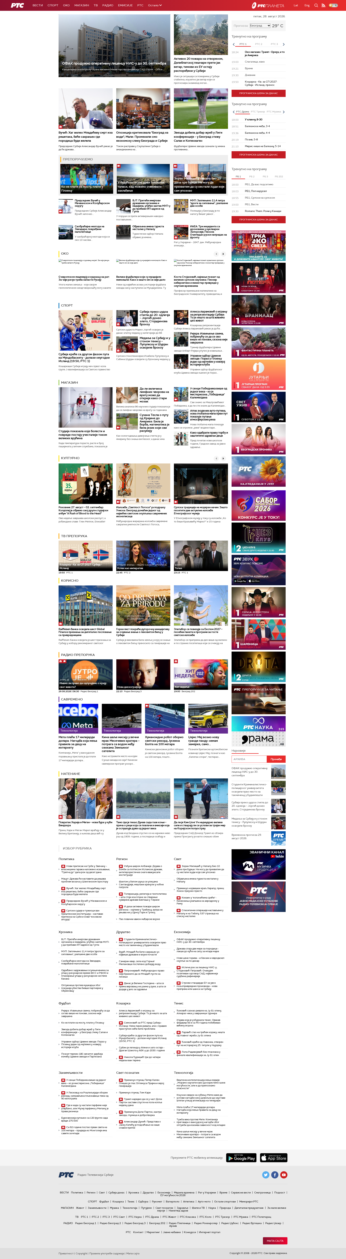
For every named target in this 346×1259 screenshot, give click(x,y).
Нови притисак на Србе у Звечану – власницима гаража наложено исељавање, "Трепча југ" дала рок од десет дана (85, 869)
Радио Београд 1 (85, 1223)
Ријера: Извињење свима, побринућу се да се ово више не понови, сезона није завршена (209, 338)
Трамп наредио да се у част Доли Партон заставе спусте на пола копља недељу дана (140, 1102)
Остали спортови (225, 1201)
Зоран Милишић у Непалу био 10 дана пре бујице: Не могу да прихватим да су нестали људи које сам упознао (200, 869)
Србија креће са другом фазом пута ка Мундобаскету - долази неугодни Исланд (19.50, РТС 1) (84, 357)
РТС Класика (188, 1216)
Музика (114, 1207)
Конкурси (190, 1232)
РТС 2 (95, 1216)
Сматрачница (262, 1192)
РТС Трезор (222, 1216)
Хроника (65, 932)
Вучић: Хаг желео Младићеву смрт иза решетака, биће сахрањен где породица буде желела (86, 137)
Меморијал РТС (248, 1201)
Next (283, 44)
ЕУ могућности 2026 (173, 1195)
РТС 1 (84, 1216)
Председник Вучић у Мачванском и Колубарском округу (92, 203)
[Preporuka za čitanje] (259, 699)
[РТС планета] (268, 5)
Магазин (81, 5)
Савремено (72, 699)
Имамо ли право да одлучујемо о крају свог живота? (82, 684)
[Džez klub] (259, 538)
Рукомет (157, 1201)
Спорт (53, 5)
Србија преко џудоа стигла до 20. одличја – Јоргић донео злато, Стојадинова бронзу (155, 318)
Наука (212, 1207)
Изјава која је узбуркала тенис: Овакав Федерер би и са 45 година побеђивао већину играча (198, 1022)
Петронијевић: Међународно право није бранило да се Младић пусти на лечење (141, 973)
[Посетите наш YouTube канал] (283, 1174)
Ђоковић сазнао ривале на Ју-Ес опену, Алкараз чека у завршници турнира (199, 1012)
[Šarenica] (259, 634)
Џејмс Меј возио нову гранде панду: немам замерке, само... (203, 740)
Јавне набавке (172, 1232)
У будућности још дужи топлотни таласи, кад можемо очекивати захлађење (141, 186)
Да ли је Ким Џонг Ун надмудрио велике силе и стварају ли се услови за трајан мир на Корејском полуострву (199, 825)
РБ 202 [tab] (279, 176)
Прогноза (241, 26)
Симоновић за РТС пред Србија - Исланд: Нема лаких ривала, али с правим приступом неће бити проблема (143, 1025)
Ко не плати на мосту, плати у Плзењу (82, 1022)
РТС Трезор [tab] (258, 111)
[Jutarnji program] (259, 374)
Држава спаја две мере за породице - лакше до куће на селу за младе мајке (198, 950)
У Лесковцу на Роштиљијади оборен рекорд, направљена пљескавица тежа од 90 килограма (84, 1095)
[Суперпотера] (259, 278)
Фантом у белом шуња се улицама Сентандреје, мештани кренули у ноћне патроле (141, 884)
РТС (140, 5)
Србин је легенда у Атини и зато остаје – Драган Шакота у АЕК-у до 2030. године (142, 1049)
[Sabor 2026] (259, 505)
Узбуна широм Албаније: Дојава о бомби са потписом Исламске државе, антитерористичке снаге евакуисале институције (141, 870)
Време (223, 1192)
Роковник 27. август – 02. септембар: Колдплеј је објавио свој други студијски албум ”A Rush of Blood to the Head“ (83, 510)
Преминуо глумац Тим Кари (135, 1092)
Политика (66, 859)
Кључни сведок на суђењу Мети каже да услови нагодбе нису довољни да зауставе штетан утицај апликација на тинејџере (201, 1097)
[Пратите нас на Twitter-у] (265, 1174)
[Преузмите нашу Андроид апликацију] (241, 1157)
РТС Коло (205, 1216)
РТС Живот (169, 1216)
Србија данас (116, 1192)
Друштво (123, 932)
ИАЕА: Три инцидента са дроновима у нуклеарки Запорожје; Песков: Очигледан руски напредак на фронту (208, 232)
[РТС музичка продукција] (259, 864)
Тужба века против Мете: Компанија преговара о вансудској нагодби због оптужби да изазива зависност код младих (201, 1122)
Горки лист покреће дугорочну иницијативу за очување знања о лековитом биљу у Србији (142, 632)
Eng (307, 5)
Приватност (66, 1253)
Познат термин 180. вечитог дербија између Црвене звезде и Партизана (82, 1055)
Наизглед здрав (178, 1210)
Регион (122, 859)
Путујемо (146, 1207)
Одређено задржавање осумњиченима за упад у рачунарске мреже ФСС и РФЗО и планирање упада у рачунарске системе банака (85, 974)
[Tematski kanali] (259, 731)
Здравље (182, 1207)
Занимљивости (71, 1073)
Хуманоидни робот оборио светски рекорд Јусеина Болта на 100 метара (164, 740)
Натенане (70, 774)
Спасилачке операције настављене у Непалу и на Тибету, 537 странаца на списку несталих (200, 913)
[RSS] (323, 5)
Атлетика (188, 1201)
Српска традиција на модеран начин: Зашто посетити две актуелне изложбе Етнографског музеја (201, 510)
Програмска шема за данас (258, 93)
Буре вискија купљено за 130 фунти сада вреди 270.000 (84, 1119)
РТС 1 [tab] (243, 44)
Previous (233, 44)
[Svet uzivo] (259, 407)
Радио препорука (78, 655)
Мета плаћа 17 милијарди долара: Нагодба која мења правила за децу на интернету (78, 742)
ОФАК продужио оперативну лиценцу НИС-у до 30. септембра (114, 63)
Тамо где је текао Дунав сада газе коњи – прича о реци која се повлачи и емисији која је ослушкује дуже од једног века (143, 825)
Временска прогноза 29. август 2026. (247, 836)
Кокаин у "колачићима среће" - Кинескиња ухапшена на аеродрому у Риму (198, 900)
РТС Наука (135, 1216)
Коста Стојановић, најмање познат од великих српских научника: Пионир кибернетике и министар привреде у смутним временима (197, 281)
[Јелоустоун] (259, 602)
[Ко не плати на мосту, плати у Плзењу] (86, 179)
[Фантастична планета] (259, 342)
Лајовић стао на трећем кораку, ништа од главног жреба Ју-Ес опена (201, 1034)
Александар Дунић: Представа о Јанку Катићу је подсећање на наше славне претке (140, 1124)
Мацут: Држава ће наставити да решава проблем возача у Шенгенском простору (84, 880)
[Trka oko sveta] (259, 245)
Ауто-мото (204, 1201)
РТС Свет (119, 1216)
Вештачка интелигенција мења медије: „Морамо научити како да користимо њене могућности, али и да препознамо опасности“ (201, 1084)
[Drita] (259, 667)
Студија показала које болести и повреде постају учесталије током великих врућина (83, 434)
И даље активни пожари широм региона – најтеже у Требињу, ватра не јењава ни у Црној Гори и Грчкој (141, 909)
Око (64, 253)
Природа (225, 1207)
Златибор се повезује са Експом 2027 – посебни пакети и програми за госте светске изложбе (198, 632)
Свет (177, 859)
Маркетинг (153, 1232)
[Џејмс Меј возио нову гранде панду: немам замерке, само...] (208, 719)
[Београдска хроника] (259, 439)
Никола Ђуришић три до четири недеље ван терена (140, 1059)
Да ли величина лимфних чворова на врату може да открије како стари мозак (154, 395)
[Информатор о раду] (259, 896)
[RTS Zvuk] (259, 570)
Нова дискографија (129, 687)
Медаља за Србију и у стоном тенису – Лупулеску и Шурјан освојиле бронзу (155, 342)
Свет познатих (127, 1073)
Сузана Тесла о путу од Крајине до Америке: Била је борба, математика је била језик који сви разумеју (154, 423)
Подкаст (279, 1192)
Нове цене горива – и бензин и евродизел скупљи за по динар (200, 959)
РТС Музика (241, 1216)
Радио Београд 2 (110, 1223)
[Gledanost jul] (259, 471)
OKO (66, 5)
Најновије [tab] (239, 750)
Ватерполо (172, 1201)
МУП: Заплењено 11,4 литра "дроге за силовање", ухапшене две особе (209, 203)
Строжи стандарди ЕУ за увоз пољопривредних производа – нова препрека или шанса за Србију (197, 986)
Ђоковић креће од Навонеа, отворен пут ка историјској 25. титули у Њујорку (200, 1043)
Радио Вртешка (252, 1223)
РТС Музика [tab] (274, 111)
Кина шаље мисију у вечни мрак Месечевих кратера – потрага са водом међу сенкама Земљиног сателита (120, 744)
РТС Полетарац (261, 1216)
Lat (296, 5)
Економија (182, 932)
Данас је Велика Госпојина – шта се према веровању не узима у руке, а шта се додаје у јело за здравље (142, 986)
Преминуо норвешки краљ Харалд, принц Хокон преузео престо (200, 890)
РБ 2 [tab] (251, 176)
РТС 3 (106, 1216)
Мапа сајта (275, 1240)
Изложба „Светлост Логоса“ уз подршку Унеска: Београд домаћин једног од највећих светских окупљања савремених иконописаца (141, 512)
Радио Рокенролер (206, 1223)
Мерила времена (184, 1192)
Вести (38, 5)
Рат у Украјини (207, 1192)
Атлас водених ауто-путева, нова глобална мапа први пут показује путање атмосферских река (209, 415)
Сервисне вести (241, 1192)
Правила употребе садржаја (106, 1253)
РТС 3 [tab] (274, 44)
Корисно (69, 580)
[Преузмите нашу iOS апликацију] (273, 1157)
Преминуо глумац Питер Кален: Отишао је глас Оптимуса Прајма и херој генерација (141, 1083)
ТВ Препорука (74, 536)
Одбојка (143, 1201)
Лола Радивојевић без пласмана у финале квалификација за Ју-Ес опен (198, 1053)
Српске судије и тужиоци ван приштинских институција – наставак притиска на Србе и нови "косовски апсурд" (82, 915)
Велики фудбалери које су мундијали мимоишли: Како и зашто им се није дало (140, 278)
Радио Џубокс (230, 1223)
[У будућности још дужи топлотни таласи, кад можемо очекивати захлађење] (143, 179)
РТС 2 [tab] (258, 44)
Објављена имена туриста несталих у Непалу (148, 228)
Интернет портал (209, 1232)
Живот (80, 1207)
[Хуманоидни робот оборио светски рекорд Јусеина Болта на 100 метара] (165, 719)
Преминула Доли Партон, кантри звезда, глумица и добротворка (140, 1113)
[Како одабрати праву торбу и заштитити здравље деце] (181, 438)
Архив (173, 1225)
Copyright (81, 1253)
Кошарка (123, 1003)
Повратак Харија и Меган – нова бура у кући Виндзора (85, 824)
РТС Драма (152, 1216)
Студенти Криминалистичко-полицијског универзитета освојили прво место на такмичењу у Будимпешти (142, 942)
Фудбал (65, 1003)
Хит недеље (182, 687)
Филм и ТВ (198, 1207)
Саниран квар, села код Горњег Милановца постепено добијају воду (140, 963)
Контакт (138, 1232)
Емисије (125, 5)
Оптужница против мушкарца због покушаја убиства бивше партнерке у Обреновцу (82, 988)
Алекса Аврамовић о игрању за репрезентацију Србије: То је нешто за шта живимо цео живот (208, 316)
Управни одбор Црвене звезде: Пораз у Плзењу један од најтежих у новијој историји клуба (207, 360)
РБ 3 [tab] (265, 176)
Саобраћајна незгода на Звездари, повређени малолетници (89, 229)
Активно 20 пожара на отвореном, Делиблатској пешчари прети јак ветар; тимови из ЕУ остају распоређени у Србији (198, 65)
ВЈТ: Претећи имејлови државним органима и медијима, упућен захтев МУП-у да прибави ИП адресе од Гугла (151, 206)
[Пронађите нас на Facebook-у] (274, 1174)
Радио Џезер (273, 1223)
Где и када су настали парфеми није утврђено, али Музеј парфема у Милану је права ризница (84, 1108)
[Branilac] (259, 310)
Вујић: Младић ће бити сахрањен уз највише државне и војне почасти (139, 953)
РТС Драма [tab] (242, 111)
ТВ (96, 5)
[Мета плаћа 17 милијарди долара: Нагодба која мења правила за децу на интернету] (78, 719)
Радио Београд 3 (135, 1223)
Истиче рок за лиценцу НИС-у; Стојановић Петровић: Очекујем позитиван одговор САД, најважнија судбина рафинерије (197, 972)
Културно (70, 458)
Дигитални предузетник (249, 1207)
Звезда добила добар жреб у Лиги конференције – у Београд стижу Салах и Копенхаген (198, 137)
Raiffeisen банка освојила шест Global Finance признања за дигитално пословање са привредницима (85, 632)
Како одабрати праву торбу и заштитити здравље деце (209, 434)
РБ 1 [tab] (238, 176)
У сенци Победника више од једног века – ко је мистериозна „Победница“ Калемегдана (208, 393)
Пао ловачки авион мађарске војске (139, 919)
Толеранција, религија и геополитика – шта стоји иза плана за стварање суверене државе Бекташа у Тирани (143, 896)
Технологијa (183, 1073)
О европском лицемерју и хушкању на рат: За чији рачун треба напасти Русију (84, 278)
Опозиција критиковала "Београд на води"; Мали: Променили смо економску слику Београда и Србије (142, 137)
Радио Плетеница (179, 1223)
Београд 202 (157, 1223)
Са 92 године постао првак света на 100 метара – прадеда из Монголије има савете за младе (84, 1130)
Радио (107, 5)
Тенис (178, 1003)
